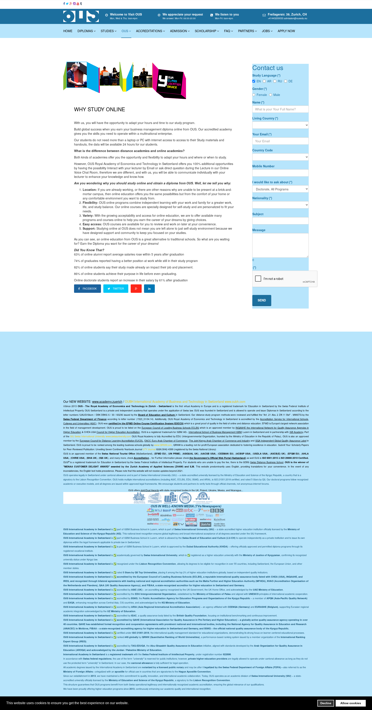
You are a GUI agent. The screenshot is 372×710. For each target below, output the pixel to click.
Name (258, 102)
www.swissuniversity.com (118, 436)
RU (280, 81)
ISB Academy (296, 432)
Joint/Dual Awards (149, 490)
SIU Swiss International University (87, 436)
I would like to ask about (272, 182)
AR (269, 81)
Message (258, 230)
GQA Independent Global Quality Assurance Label (280, 440)
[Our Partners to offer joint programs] (172, 497)
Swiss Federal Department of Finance (85, 419)
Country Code (262, 150)
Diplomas (85, 31)
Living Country (265, 118)
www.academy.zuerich (107, 401)
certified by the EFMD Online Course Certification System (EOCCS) (146, 423)
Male (276, 94)
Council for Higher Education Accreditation (118, 432)
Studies (107, 31)
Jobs (266, 31)
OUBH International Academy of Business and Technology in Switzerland (174, 401)
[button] (129, 703)
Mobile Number (263, 166)
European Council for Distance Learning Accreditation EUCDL (111, 440)
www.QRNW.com (163, 445)
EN (259, 81)
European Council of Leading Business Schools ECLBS (170, 427)
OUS (125, 31)
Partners (246, 31)
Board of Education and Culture (156, 414)
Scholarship (205, 31)
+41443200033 (275, 18)
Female (262, 94)
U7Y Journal (149, 449)
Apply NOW (286, 31)
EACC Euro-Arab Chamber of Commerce (166, 440)
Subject (258, 214)
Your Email (262, 134)
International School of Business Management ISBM (215, 432)
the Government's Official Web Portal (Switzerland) (217, 457)
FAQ (227, 31)
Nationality (262, 198)
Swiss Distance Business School (266, 462)
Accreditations (149, 31)
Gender (259, 88)
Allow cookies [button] (350, 703)
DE (290, 81)
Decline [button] (325, 703)
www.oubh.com (235, 401)
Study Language (266, 75)
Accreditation (141, 457)
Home (67, 31)
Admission (178, 31)
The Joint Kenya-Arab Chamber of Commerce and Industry (219, 440)
